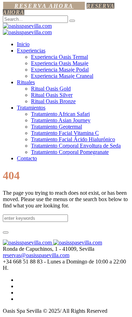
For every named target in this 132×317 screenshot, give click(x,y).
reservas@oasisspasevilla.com (36, 255)
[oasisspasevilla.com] (27, 29)
